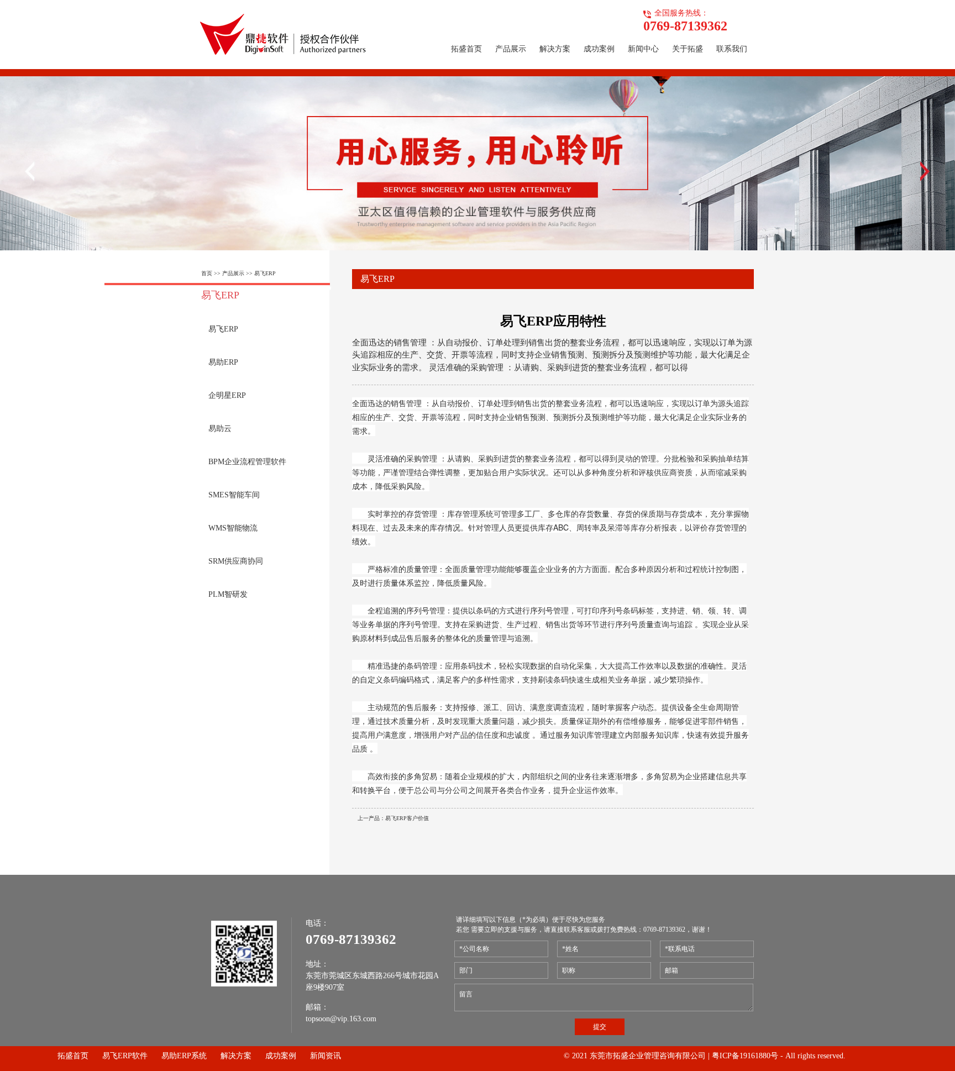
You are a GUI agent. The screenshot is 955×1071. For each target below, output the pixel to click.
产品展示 (510, 49)
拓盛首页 (466, 49)
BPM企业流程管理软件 (247, 462)
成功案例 (599, 49)
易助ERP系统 (184, 1056)
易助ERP (223, 362)
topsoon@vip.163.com (341, 1019)
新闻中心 (643, 49)
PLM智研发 (228, 594)
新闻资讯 (325, 1056)
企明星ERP (227, 395)
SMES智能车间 (234, 495)
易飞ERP (265, 273)
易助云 (220, 428)
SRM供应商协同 (235, 561)
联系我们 (731, 49)
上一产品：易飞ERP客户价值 (393, 818)
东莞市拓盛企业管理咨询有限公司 (648, 1056)
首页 (206, 273)
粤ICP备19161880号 (745, 1056)
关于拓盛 (687, 49)
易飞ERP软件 (125, 1056)
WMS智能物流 (233, 528)
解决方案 (554, 49)
